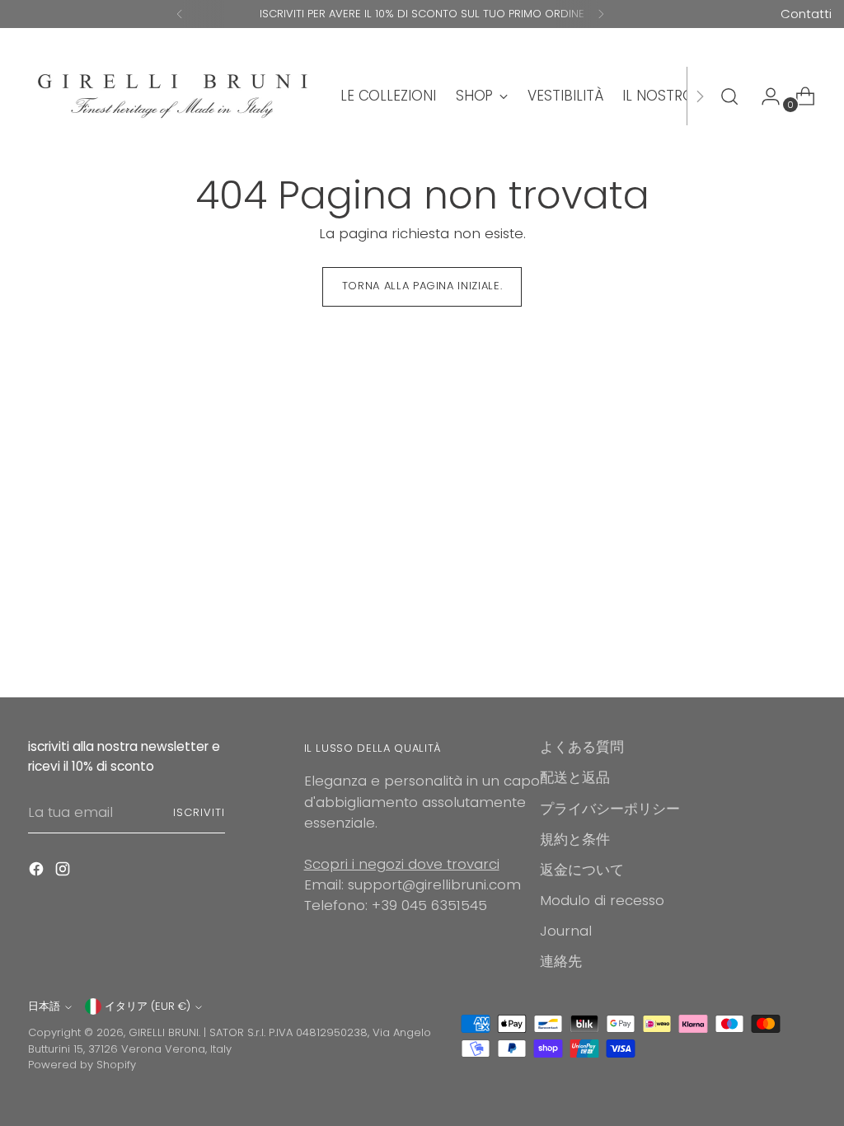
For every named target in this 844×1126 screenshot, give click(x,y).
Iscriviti (199, 812)
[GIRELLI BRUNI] (172, 96)
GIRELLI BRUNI (164, 1032)
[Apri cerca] (729, 96)
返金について (582, 870)
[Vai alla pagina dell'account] (764, 96)
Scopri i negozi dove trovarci (401, 864)
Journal (566, 931)
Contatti (806, 13)
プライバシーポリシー (610, 809)
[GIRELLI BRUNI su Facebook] (38, 872)
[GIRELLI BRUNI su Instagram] (64, 872)
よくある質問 (582, 747)
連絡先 (561, 961)
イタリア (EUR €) (147, 1006)
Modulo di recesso (602, 900)
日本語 (44, 1006)
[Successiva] (601, 14)
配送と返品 (575, 777)
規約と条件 (575, 839)
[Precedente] (180, 14)
